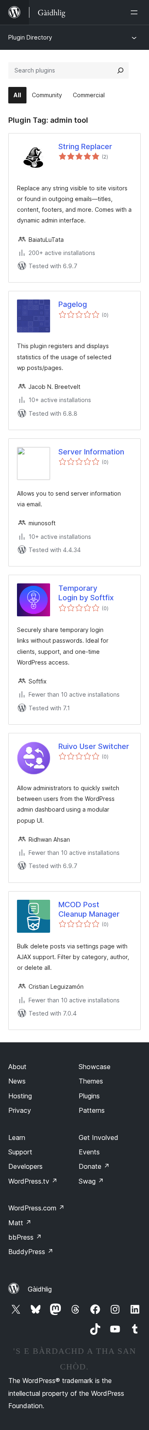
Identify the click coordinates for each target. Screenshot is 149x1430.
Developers (25, 1166)
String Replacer (85, 146)
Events (89, 1152)
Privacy (19, 1110)
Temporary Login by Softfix (86, 593)
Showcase (95, 1067)
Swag (91, 1181)
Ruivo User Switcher (93, 746)
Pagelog (72, 304)
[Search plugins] (120, 70)
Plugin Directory (30, 37)
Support (20, 1152)
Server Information (91, 451)
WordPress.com (36, 1208)
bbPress (25, 1237)
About (17, 1067)
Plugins (89, 1096)
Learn (16, 1137)
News (17, 1081)
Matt (19, 1223)
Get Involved (98, 1137)
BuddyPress (30, 1251)
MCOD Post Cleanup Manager (89, 909)
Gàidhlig (40, 1289)
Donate (94, 1166)
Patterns (92, 1110)
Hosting (20, 1096)
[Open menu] (136, 12)
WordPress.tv (33, 1181)
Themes (91, 1081)
